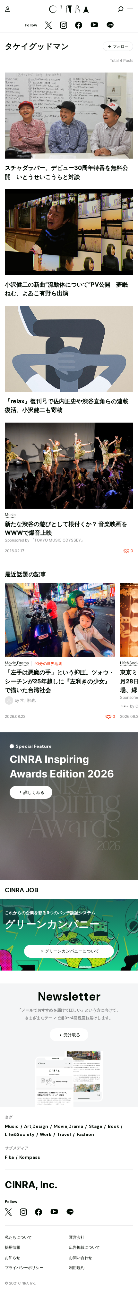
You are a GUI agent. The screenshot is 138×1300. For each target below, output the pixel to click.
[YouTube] (94, 25)
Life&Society (19, 1134)
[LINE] (110, 26)
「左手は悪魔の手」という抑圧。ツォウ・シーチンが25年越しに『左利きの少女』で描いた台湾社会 (60, 681)
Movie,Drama (68, 1126)
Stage (95, 1126)
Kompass (29, 1157)
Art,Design (36, 1126)
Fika (9, 1157)
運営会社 (76, 1237)
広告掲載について (84, 1247)
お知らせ (12, 1257)
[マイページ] (8, 9)
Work (45, 1134)
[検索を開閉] (120, 9)
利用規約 (76, 1267)
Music (12, 1126)
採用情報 (12, 1247)
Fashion (85, 1134)
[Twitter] (48, 26)
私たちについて (18, 1237)
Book (113, 1126)
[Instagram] (63, 26)
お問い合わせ (80, 1257)
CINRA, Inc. (31, 1184)
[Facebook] (78, 26)
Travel (64, 1134)
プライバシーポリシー (24, 1267)
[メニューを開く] (130, 9)
